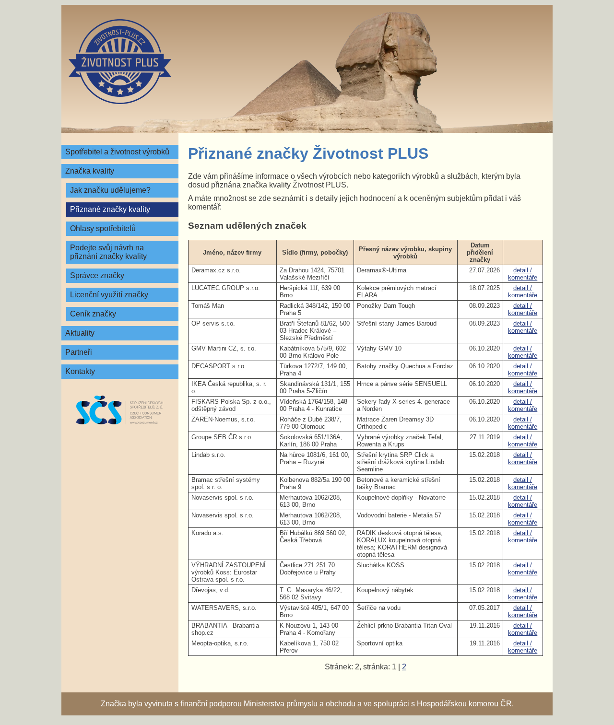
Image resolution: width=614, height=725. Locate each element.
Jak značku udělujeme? (110, 190)
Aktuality (79, 333)
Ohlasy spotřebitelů (103, 228)
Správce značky (97, 275)
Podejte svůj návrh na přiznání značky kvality (108, 252)
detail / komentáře (522, 274)
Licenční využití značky (109, 295)
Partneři (78, 352)
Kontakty (80, 371)
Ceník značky (93, 314)
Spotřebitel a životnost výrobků (117, 152)
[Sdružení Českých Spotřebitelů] (120, 410)
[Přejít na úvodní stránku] (120, 61)
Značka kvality (89, 171)
